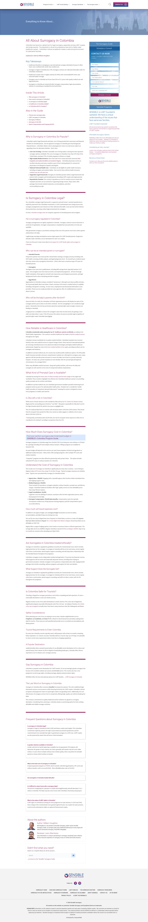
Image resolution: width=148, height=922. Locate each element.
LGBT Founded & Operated (98, 124)
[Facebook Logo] (75, 883)
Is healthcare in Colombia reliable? (39, 104)
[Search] (73, 855)
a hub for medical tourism (67, 179)
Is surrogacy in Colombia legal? (38, 101)
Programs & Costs (48, 4)
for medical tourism (79, 334)
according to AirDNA (72, 529)
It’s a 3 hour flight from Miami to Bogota (58, 521)
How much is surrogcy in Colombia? (39, 99)
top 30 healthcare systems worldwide (61, 332)
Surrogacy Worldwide (77, 4)
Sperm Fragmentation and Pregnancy (40, 124)
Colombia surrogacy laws (38, 212)
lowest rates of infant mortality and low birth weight (56, 376)
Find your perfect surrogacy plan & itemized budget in (49, 436)
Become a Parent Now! (97, 158)
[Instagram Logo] (79, 883)
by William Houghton (43, 56)
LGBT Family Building (62, 4)
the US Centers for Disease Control (72, 401)
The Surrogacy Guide (92, 4)
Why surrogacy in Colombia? (37, 97)
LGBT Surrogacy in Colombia (73, 677)
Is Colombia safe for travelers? (38, 106)
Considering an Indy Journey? (99, 147)
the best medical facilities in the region (57, 347)
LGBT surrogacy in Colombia (37, 117)
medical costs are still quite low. (39, 172)
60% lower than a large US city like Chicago (47, 471)
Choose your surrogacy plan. (37, 115)
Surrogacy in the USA (35, 122)
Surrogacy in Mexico (35, 119)
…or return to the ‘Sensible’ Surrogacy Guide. (41, 859)
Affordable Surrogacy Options (99, 135)
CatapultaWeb (78, 917)
